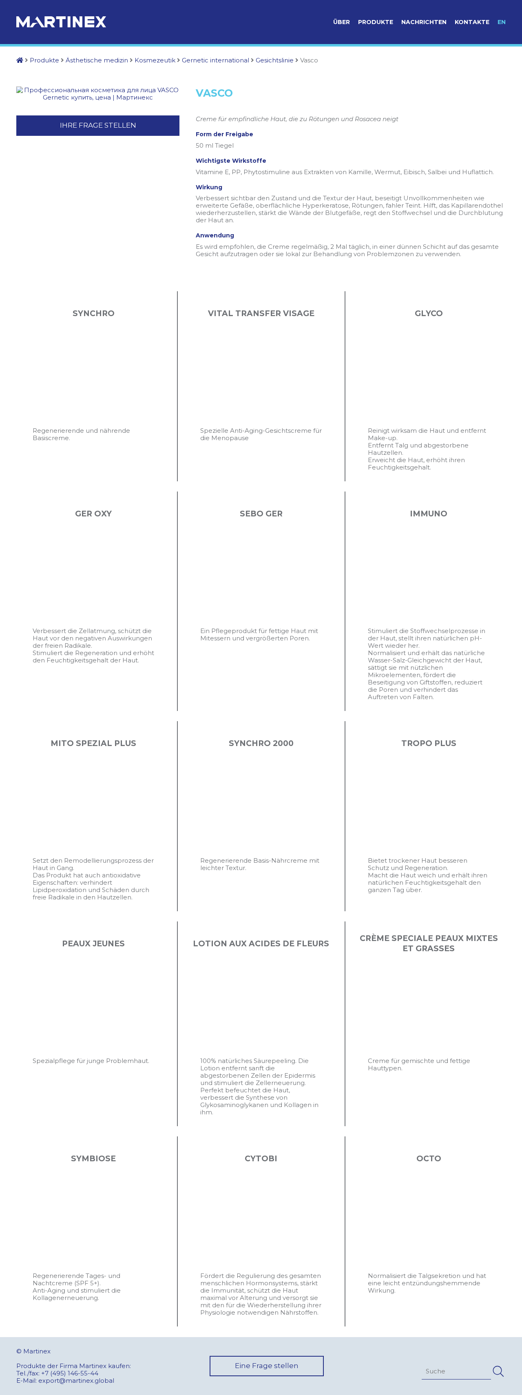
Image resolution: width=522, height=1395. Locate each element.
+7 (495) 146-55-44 (69, 1373)
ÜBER (341, 22)
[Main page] (19, 60)
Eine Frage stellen (267, 1366)
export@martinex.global (76, 1380)
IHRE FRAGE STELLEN (98, 125)
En (502, 22)
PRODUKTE (375, 22)
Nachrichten (424, 22)
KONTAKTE (472, 22)
